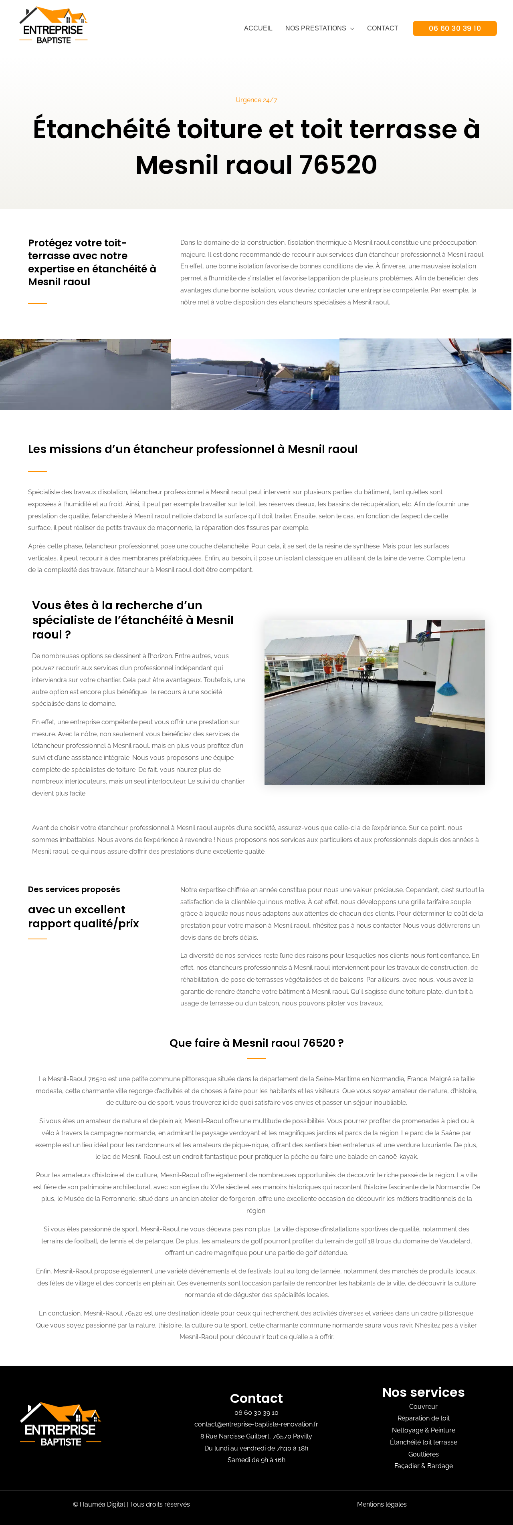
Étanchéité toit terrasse (423, 1442)
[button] (455, 28)
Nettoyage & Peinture (423, 1430)
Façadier (407, 1466)
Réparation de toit (424, 1418)
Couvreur (423, 1406)
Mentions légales (382, 1504)
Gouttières (423, 1454)
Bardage (440, 1466)
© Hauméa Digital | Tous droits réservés (131, 1504)
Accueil (258, 28)
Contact (382, 28)
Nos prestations (315, 28)
